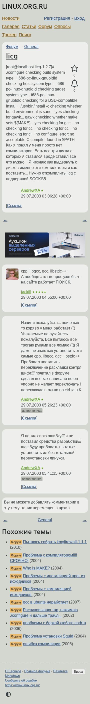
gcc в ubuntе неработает (45, 602)
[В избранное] (74, 68)
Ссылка (14, 206)
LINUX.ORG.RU (25, 6)
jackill (26, 292)
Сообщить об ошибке (21, 680)
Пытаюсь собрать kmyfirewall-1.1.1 (55, 542)
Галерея (11, 26)
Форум (45, 26)
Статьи (29, 26)
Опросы (62, 26)
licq (12, 55)
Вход (79, 18)
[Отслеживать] (74, 83)
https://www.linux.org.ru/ (22, 685)
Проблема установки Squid (48, 636)
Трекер (9, 34)
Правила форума (37, 671)
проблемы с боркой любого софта (54, 623)
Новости (11, 18)
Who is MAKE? (36, 568)
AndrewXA (30, 190)
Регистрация (57, 18)
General (31, 46)
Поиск (25, 34)
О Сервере (13, 671)
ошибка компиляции (41, 644)
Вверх (78, 672)
